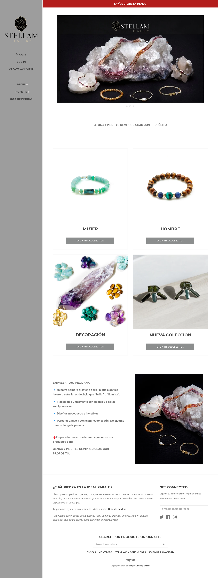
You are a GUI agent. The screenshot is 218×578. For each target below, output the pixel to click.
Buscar (91, 552)
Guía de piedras (21, 99)
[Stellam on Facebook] (168, 517)
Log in (21, 61)
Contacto (105, 552)
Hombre (21, 91)
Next (200, 59)
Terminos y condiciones (130, 552)
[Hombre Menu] (28, 92)
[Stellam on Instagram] (175, 517)
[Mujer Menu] (27, 85)
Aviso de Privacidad (161, 552)
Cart (22, 54)
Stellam (129, 565)
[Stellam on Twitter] (162, 517)
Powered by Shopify (141, 565)
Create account (21, 69)
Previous (60, 59)
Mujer (21, 84)
